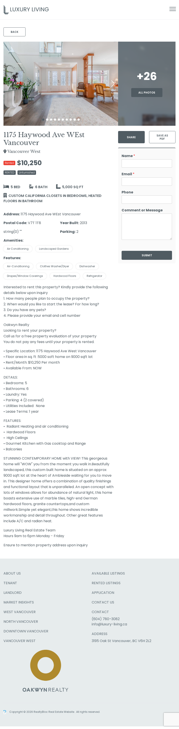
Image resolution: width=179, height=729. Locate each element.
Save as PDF (162, 137)
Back (14, 32)
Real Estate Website (61, 712)
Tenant (10, 583)
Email (128, 174)
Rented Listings (106, 583)
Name (128, 156)
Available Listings (108, 573)
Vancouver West (19, 640)
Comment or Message (142, 210)
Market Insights (18, 602)
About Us (12, 573)
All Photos (146, 92)
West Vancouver (19, 611)
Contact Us (103, 602)
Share (131, 137)
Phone (127, 192)
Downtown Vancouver (25, 631)
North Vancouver (20, 621)
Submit (147, 255)
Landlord (12, 592)
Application (103, 592)
